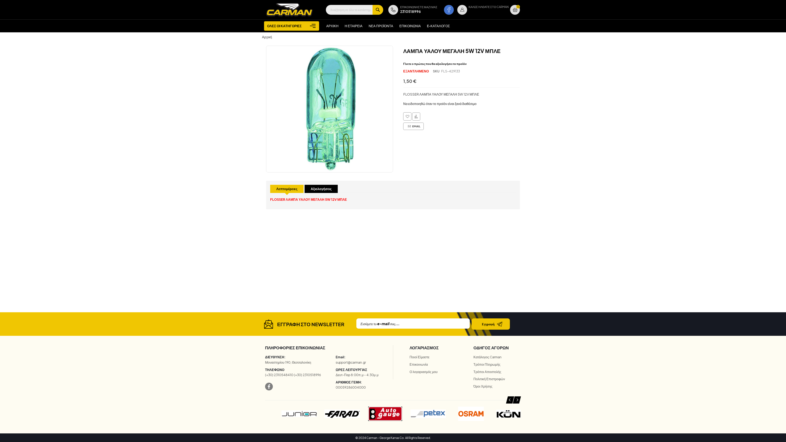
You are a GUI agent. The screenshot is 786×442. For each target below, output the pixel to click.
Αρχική (267, 37)
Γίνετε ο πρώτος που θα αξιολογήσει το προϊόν (435, 63)
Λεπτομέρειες (286, 189)
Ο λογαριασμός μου (424, 372)
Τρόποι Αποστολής (487, 372)
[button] (462, 10)
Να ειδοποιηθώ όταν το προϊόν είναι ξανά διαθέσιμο (440, 103)
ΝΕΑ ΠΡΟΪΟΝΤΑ (381, 26)
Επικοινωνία (419, 364)
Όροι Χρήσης (482, 386)
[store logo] (289, 9)
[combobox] (354, 10)
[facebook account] (449, 10)
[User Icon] (462, 10)
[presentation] (510, 400)
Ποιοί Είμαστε (419, 357)
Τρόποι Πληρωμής (486, 364)
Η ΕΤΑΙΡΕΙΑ (354, 26)
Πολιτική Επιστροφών (489, 379)
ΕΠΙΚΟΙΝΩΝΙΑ (410, 26)
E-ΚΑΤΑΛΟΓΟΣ (438, 26)
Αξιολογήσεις (321, 189)
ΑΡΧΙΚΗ (332, 26)
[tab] (287, 189)
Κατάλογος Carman (487, 357)
